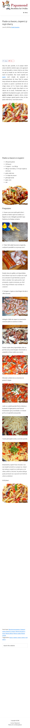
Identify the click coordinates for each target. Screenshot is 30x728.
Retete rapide (17, 633)
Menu (26, 12)
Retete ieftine (9, 633)
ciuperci (15, 637)
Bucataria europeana (14, 629)
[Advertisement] (15, 45)
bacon (11, 637)
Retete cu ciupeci (10, 631)
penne (23, 637)
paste (4, 77)
